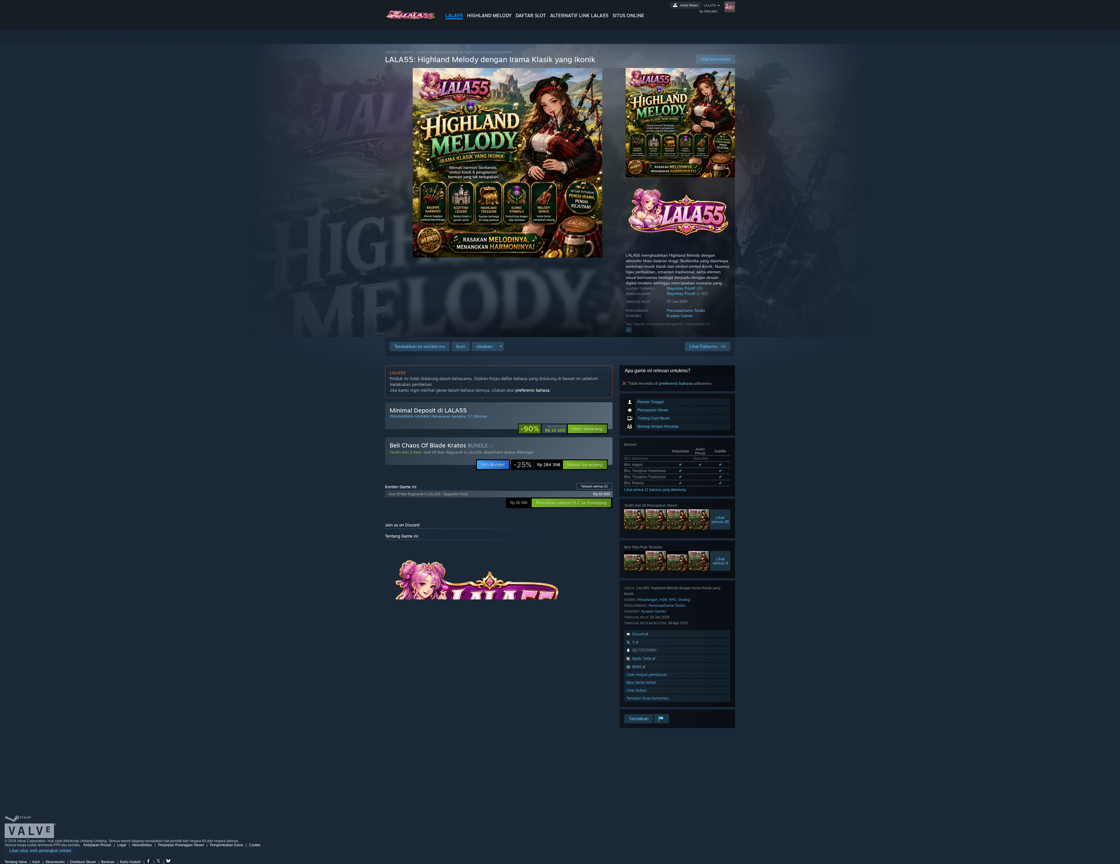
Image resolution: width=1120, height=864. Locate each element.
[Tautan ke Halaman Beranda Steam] (410, 20)
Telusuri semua (594, 486)
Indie (663, 599)
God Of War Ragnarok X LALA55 (453, 452)
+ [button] (628, 329)
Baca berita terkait (641, 682)
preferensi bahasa (676, 383)
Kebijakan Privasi (97, 845)
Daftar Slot (531, 15)
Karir (36, 862)
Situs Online (628, 15)
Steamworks (55, 862)
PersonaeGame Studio (686, 310)
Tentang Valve (16, 862)
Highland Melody (489, 15)
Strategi (684, 599)
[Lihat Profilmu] (729, 7)
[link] (543, 428)
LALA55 (454, 15)
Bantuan (108, 862)
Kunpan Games (680, 316)
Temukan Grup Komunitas (647, 698)
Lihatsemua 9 (720, 561)
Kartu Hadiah (130, 862)
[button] (461, 346)
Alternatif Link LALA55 (579, 15)
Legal (121, 845)
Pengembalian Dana (226, 845)
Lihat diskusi (636, 690)
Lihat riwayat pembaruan (646, 674)
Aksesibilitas (142, 845)
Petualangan (647, 599)
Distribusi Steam (83, 862)
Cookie (254, 845)
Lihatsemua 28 (720, 519)
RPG (672, 599)
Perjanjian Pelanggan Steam (181, 845)
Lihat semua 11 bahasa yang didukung (655, 490)
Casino (407, 52)
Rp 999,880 (708, 11)
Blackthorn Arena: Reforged (508, 452)
